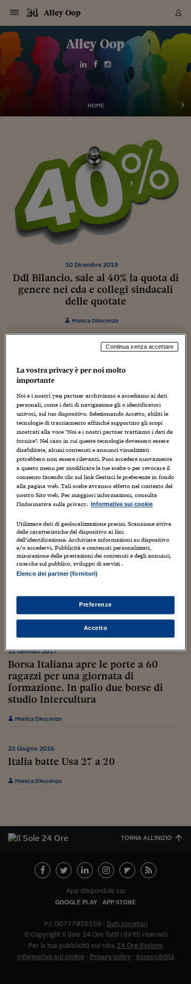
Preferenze (95, 604)
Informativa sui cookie (122, 504)
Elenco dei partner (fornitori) (57, 573)
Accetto (96, 628)
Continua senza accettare (139, 346)
